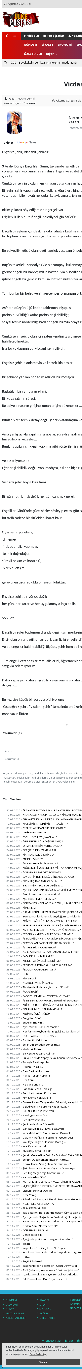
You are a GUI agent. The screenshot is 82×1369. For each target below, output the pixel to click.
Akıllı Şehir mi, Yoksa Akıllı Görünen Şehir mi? (42, 1270)
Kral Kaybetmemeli (26, 1146)
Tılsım (18, 1243)
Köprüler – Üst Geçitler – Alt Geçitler (36, 1248)
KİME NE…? (21, 907)
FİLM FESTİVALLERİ (26, 1208)
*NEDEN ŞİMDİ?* (24, 859)
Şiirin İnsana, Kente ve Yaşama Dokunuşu (40, 1168)
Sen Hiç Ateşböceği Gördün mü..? (35, 1173)
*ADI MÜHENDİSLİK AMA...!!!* (32, 863)
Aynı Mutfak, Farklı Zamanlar (32, 1027)
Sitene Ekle (53, 1341)
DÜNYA (10, 1309)
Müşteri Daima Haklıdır (28, 1150)
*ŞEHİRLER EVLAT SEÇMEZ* (31, 899)
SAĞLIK (43, 1313)
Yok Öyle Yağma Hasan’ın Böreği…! (36, 1142)
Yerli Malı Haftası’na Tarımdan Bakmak (38, 1133)
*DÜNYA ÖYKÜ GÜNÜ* (28, 1014)
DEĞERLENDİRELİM (26, 832)
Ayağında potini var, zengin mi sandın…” (39, 1239)
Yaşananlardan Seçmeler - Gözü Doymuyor (41, 1265)
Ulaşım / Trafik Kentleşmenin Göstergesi (39, 1137)
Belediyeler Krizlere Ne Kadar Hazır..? (37, 1106)
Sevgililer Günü (23, 1018)
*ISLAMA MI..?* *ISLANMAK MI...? (34, 1009)
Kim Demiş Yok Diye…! (28, 1097)
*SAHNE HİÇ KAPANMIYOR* (31, 947)
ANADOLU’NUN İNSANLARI (30, 983)
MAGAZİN (45, 1309)
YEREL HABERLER (16, 1318)
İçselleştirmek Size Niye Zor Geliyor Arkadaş (42, 1274)
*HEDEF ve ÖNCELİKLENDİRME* (34, 961)
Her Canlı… (21, 1080)
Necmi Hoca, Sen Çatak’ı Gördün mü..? (38, 1164)
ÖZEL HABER (33, 54)
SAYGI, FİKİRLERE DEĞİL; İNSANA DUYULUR (40, 876)
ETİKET (18, 974)
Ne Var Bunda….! (24, 1084)
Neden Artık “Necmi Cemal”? (32, 1226)
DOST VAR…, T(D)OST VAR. (31, 1036)
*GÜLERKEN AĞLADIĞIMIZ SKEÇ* (34, 841)
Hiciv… (18, 1257)
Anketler (75, 1304)
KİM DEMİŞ (21, 978)
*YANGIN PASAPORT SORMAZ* (33, 872)
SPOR (42, 1304)
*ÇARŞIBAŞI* (22, 991)
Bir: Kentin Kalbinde (26, 1040)
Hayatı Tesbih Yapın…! (28, 1075)
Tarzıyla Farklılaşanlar (27, 1062)
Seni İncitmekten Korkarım (31, 1093)
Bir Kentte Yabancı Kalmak (30, 1053)
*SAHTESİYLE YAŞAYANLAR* (31, 837)
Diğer (50, 54)
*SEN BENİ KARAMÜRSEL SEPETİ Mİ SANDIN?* (42, 1000)
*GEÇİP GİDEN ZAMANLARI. (31, 850)
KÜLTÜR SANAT (15, 1313)
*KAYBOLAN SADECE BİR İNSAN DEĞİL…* (40, 943)
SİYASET (47, 44)
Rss (70, 1341)
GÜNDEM (30, 44)
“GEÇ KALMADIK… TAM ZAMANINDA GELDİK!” (42, 952)
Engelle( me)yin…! (25, 1022)
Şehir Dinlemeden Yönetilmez (33, 1044)
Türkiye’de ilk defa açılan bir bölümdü (37, 987)
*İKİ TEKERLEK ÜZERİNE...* (30, 854)
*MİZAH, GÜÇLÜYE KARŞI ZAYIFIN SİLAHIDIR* (41, 921)
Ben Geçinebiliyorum (27, 1071)
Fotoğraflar (55, 36)
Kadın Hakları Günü (26, 1177)
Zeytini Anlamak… (25, 1261)
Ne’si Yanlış (21, 1195)
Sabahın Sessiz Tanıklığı (29, 1089)
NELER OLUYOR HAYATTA (30, 1203)
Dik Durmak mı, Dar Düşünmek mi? (36, 1279)
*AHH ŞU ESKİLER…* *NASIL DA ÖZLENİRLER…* (43, 930)
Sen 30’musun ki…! (26, 1120)
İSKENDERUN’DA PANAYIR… (31, 1111)
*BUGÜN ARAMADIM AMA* (31, 969)
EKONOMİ (65, 44)
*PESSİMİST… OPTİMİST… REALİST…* (37, 823)
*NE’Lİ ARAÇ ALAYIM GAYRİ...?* (33, 894)
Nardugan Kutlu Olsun (28, 1115)
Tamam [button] (43, 1362)
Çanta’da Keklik (24, 1234)
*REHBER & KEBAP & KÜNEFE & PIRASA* (39, 965)
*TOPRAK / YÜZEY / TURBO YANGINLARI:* (39, 934)
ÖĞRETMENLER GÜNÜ (27, 1230)
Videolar (33, 36)
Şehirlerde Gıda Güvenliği (30, 1124)
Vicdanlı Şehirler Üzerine (29, 1190)
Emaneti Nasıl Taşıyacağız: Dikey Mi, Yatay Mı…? (44, 1102)
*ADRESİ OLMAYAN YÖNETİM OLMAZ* (38, 996)
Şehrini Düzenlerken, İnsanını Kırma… (37, 1159)
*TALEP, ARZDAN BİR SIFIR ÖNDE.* (35, 828)
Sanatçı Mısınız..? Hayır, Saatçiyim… (36, 1128)
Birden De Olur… (25, 1067)
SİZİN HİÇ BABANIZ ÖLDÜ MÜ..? (34, 881)
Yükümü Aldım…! (25, 1049)
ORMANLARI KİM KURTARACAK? (34, 846)
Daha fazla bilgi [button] (37, 1354)
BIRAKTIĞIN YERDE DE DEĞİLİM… (34, 885)
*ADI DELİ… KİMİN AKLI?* (30, 956)
